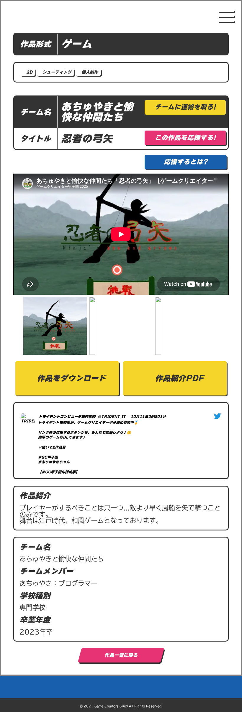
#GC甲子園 (48, 457)
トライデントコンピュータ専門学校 (67, 416)
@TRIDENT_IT (112, 416)
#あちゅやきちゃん (54, 462)
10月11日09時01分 (148, 416)
